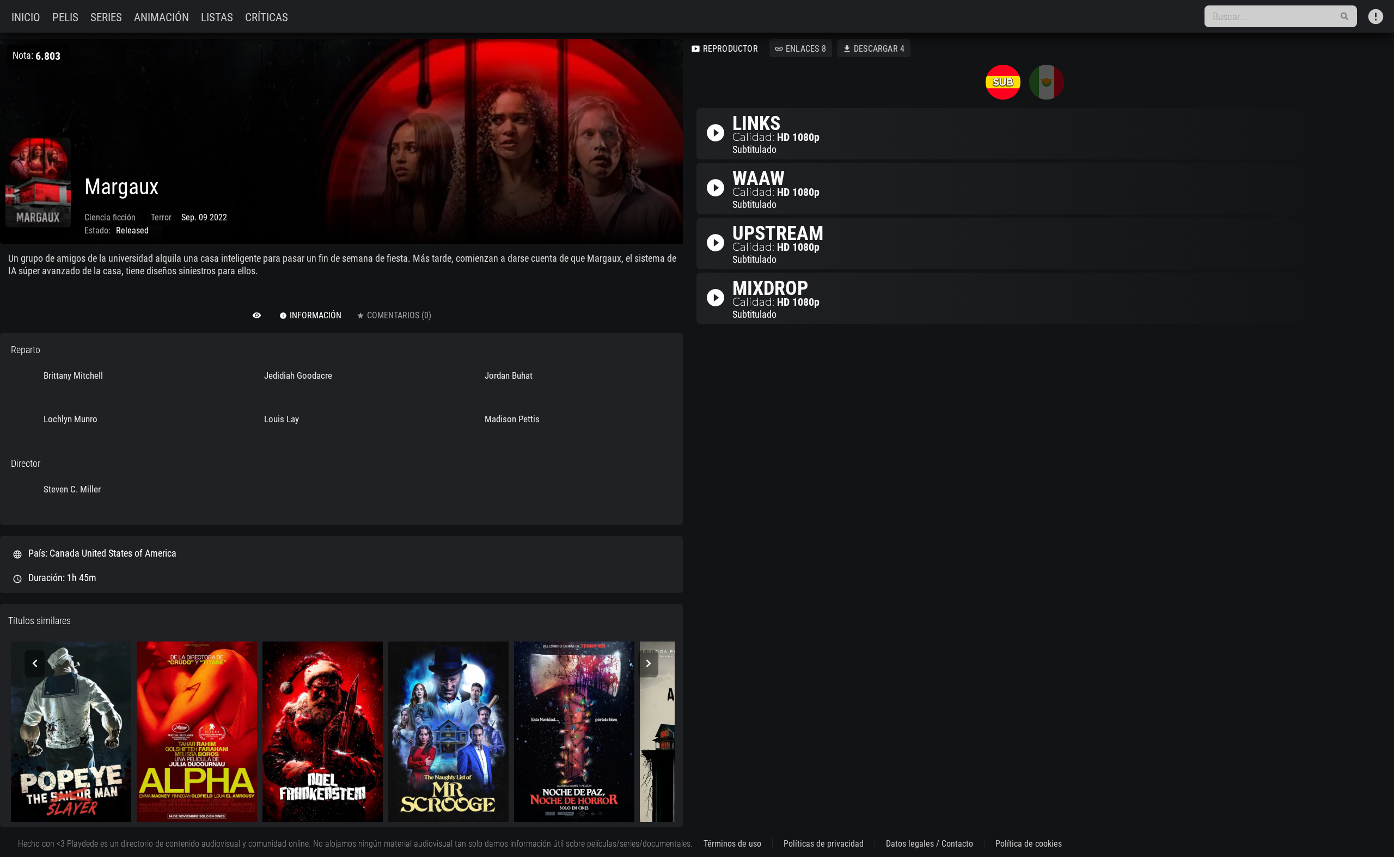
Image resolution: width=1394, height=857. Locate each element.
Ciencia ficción (110, 217)
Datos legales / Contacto (929, 843)
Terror (161, 217)
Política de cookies (1028, 843)
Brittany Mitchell (73, 375)
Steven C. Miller (72, 489)
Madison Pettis (512, 419)
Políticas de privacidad (824, 843)
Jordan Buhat (509, 375)
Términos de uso (732, 843)
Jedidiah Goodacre (298, 375)
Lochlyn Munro (70, 419)
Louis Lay (281, 419)
